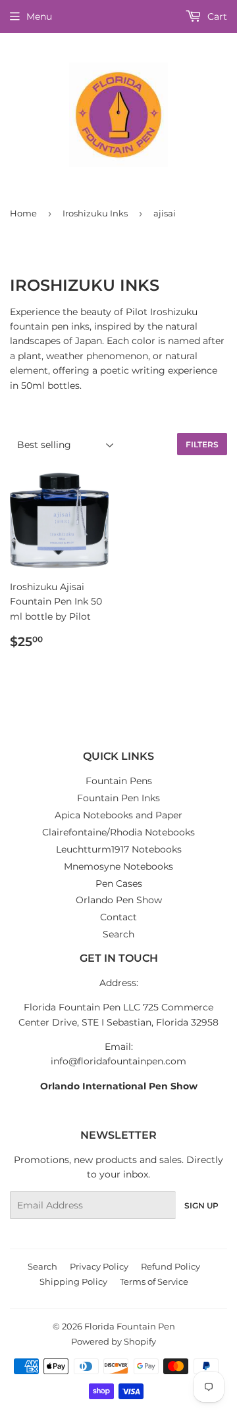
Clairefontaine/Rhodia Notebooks (118, 832)
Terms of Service (154, 1281)
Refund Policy (170, 1266)
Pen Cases (118, 883)
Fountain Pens (119, 781)
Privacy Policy (99, 1266)
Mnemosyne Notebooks (118, 866)
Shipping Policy (73, 1281)
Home (23, 213)
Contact (118, 917)
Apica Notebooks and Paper (118, 815)
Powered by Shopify (113, 1341)
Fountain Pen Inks (118, 798)
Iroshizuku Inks (95, 213)
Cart (216, 16)
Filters (202, 444)
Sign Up (201, 1205)
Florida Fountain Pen (129, 1326)
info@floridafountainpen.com (118, 1061)
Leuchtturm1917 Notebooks (119, 849)
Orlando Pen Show (119, 900)
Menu (39, 16)
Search (118, 934)
